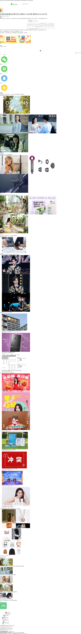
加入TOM (12, 631)
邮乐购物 (4, 631)
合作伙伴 (7, 631)
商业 (20, 0)
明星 (8, 0)
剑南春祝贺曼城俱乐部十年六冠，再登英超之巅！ (9, 449)
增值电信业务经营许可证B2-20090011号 (6, 629)
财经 (23, 0)
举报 (0, 45)
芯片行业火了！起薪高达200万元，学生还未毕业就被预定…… (9, 235)
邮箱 (18, 0)
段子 (26, 0)
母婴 (15, 0)
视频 (21, 0)
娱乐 (5, 0)
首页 (0, 0)
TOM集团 (1, 631)
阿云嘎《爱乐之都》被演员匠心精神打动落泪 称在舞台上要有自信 (9, 254)
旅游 (12, 0)
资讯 (2, 0)
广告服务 (10, 631)
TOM (2, 353)
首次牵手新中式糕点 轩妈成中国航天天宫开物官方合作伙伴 (10, 485)
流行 (3, 0)
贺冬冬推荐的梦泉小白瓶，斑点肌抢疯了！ (8, 506)
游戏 (11, 0)
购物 (30, 0)
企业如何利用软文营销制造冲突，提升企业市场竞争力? (10, 468)
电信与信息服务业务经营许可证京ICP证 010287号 (7, 625)
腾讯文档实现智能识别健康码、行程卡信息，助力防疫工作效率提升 (12, 370)
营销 (17, 0)
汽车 (29, 0)
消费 (27, 0)
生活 (14, 0)
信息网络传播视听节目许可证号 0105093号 (6, 628)
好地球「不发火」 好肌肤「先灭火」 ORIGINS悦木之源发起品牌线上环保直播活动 (12, 94)
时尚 (9, 0)
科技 (32, 0)
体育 (6, 0)
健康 (24, 0)
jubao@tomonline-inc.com (24, 633)
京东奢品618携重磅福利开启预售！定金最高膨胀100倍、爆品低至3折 (10, 508)
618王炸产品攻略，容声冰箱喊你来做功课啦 (8, 352)
